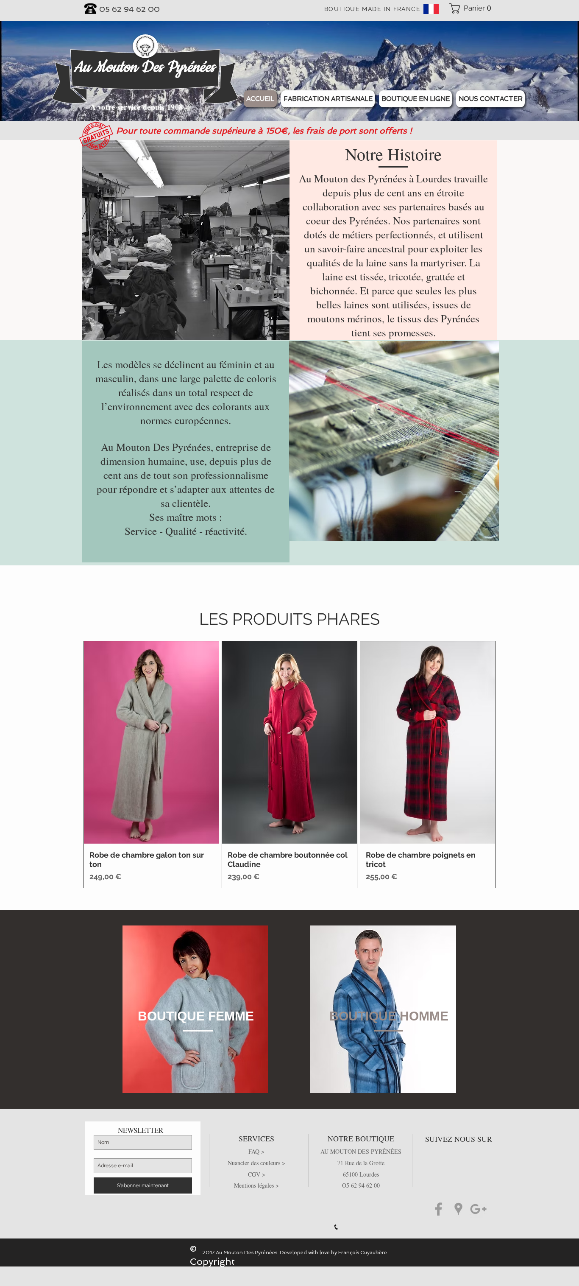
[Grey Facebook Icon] (438, 1209)
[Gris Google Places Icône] (458, 1209)
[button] (415, 98)
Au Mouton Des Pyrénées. (247, 1252)
